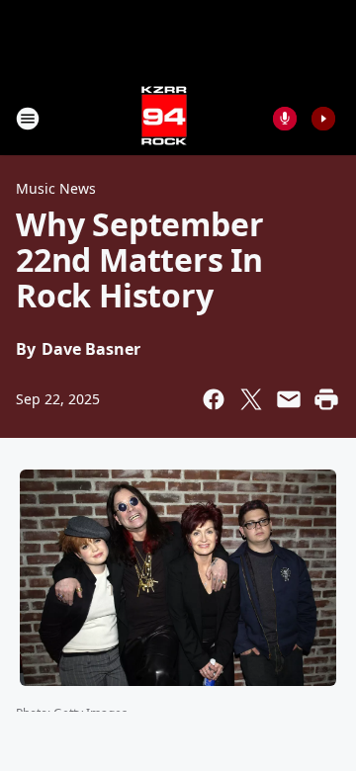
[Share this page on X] (251, 399)
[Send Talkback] (285, 118)
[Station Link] (164, 118)
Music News (56, 188)
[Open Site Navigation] (28, 118)
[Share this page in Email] (289, 399)
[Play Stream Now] (323, 118)
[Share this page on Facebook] (213, 399)
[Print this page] (326, 399)
